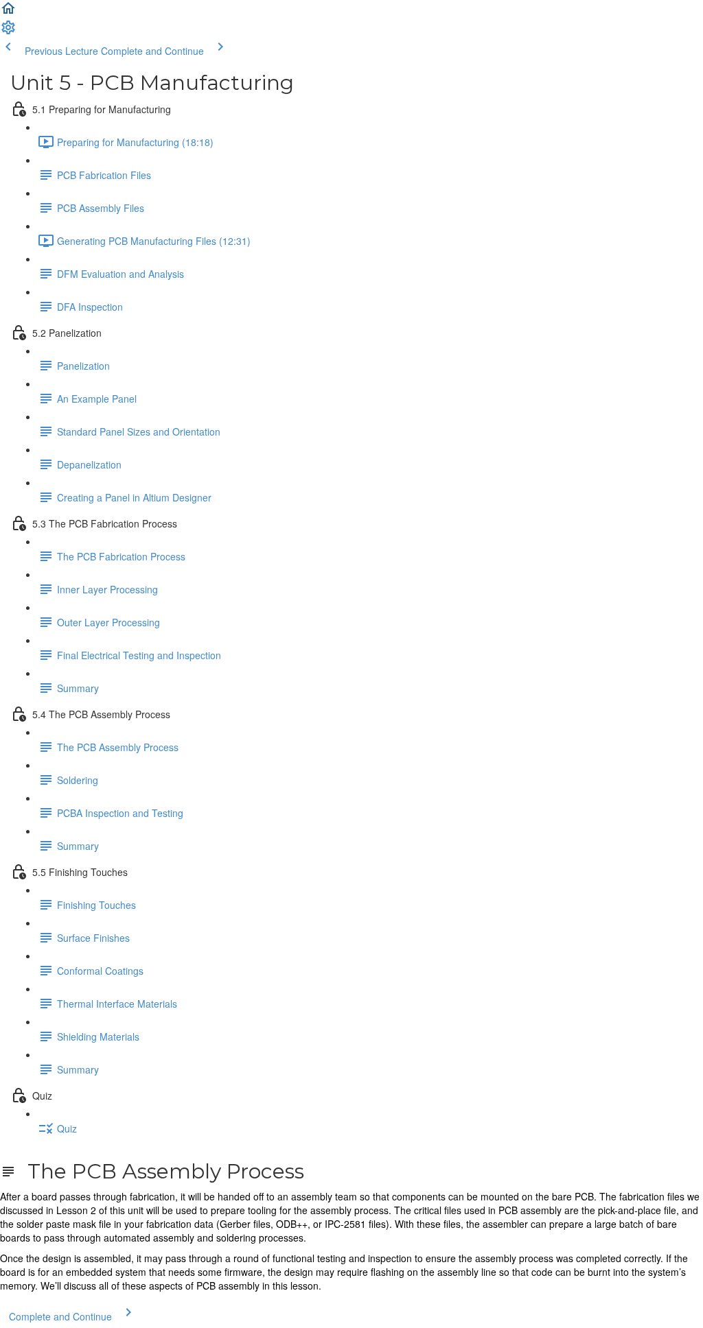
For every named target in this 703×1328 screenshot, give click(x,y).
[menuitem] (8, 31)
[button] (8, 12)
